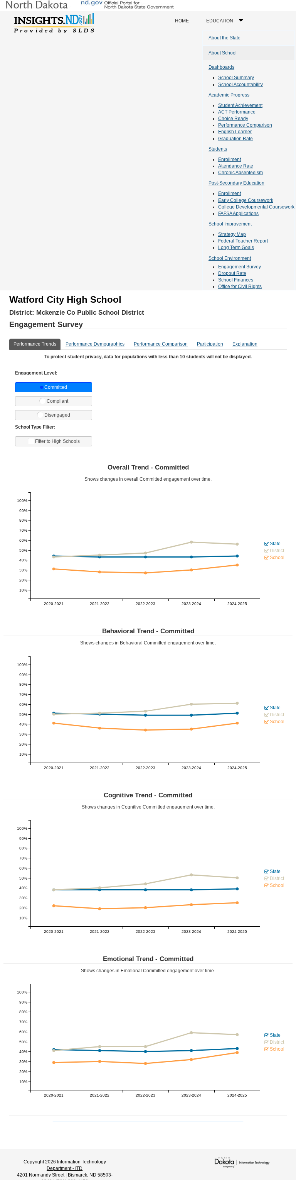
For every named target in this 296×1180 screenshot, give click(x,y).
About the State (224, 38)
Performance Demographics (95, 344)
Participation (210, 344)
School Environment (230, 258)
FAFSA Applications (238, 213)
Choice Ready (233, 118)
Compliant (57, 401)
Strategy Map (232, 234)
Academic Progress (229, 95)
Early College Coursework (245, 200)
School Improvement (230, 224)
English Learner (235, 131)
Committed (55, 387)
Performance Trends (34, 344)
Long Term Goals (236, 247)
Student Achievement (240, 105)
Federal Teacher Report (243, 241)
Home (182, 21)
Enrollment (229, 159)
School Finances (235, 280)
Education (226, 24)
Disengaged (57, 415)
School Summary (236, 77)
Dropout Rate (232, 273)
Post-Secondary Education (236, 183)
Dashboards (221, 67)
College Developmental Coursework (256, 207)
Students (218, 149)
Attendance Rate (235, 166)
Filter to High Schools (57, 441)
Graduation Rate (235, 138)
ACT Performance (237, 112)
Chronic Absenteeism (240, 172)
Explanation (244, 344)
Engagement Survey (239, 267)
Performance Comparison (245, 125)
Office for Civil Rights (240, 286)
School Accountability (240, 84)
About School (223, 53)
